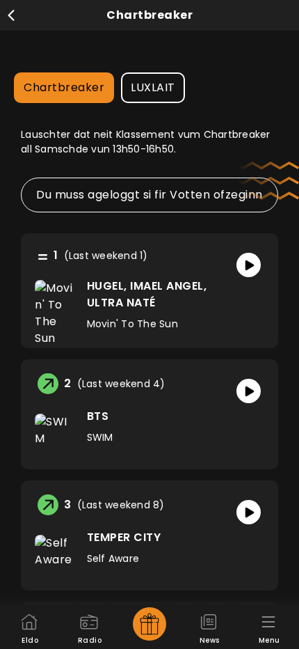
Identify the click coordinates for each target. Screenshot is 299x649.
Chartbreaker (64, 87)
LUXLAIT (153, 87)
